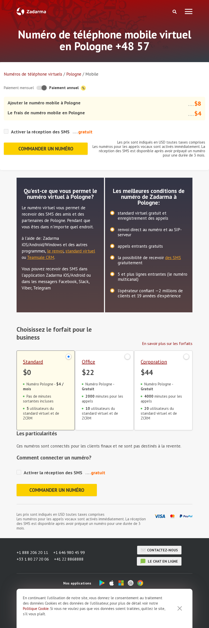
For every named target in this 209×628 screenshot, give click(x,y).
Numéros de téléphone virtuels (33, 74)
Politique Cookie (36, 608)
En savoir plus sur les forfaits (167, 343)
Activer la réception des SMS (40, 132)
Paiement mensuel (19, 87)
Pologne (73, 74)
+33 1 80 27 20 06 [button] (33, 559)
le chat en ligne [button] (162, 561)
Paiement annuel (64, 87)
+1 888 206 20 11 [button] (32, 552)
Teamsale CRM (40, 257)
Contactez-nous (162, 550)
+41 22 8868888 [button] (69, 559)
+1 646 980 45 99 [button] (69, 552)
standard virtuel (80, 251)
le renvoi (55, 251)
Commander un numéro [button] (45, 149)
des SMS (173, 257)
